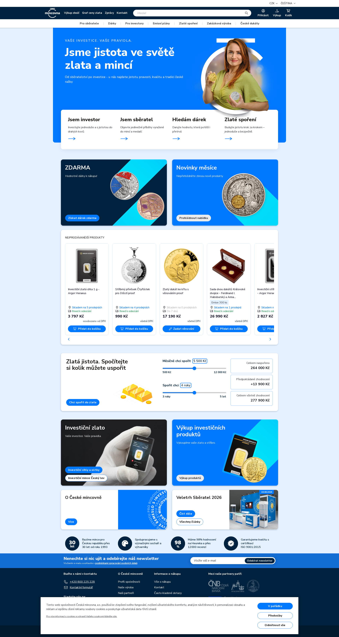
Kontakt (122, 13)
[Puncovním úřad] (237, 586)
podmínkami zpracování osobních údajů (116, 563)
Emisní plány (161, 23)
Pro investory (134, 23)
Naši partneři (126, 593)
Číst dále (185, 514)
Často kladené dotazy (168, 593)
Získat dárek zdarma (82, 218)
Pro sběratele (89, 23)
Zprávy (109, 13)
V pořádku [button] (275, 606)
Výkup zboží (71, 13)
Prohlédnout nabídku (193, 218)
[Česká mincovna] (52, 13)
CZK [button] (272, 3)
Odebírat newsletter (259, 560)
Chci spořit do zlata (82, 402)
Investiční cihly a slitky (83, 470)
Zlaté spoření (188, 23)
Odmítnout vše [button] (275, 625)
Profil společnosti (129, 582)
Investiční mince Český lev (86, 478)
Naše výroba (125, 587)
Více (71, 522)
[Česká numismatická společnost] (253, 586)
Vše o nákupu (162, 582)
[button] (288, 3)
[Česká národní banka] (218, 586)
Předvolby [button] (275, 616)
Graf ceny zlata (92, 13)
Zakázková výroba (219, 23)
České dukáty (249, 23)
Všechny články (189, 522)
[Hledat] (246, 13)
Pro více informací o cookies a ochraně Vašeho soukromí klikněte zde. (81, 616)
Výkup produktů (190, 478)
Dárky (112, 23)
